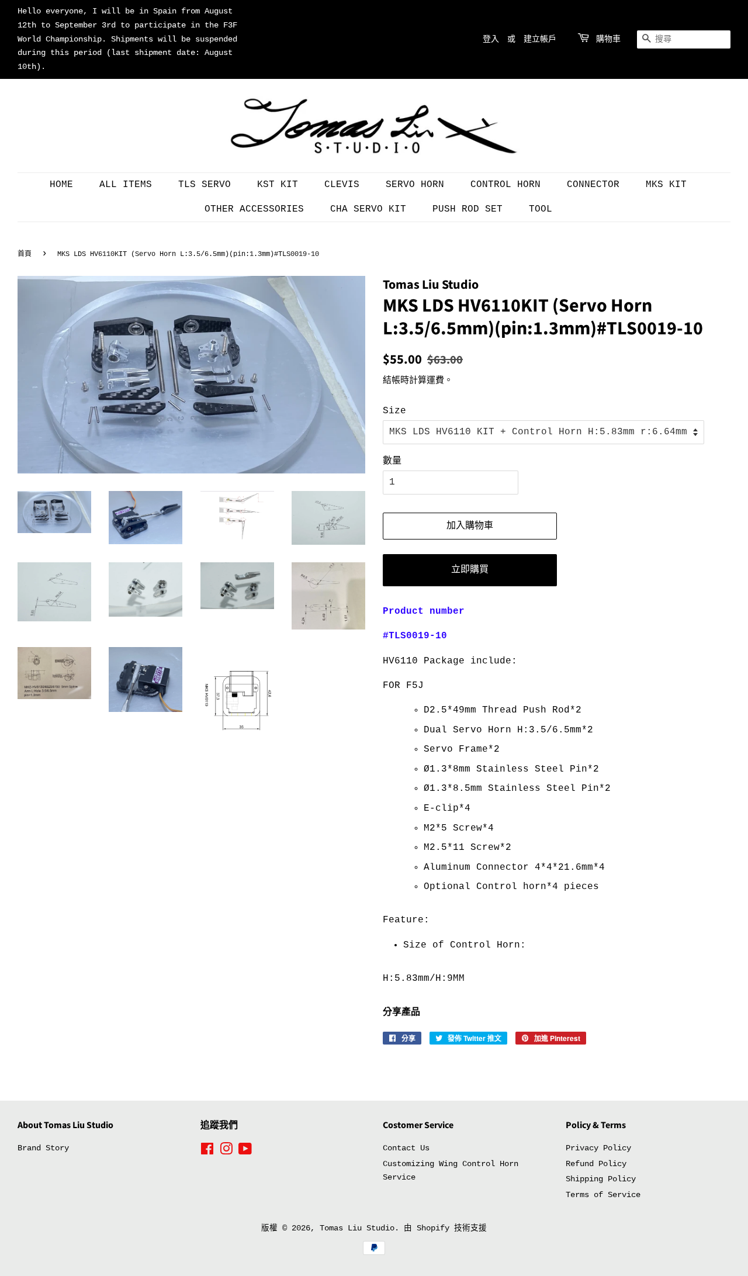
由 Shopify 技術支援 (445, 1228)
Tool (540, 209)
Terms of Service (603, 1195)
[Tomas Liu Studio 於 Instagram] (226, 1151)
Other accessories (254, 209)
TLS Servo (204, 184)
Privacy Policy (598, 1148)
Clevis (341, 184)
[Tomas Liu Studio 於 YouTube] (245, 1151)
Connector (593, 184)
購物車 (608, 39)
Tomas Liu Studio (357, 1228)
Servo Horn (415, 184)
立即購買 (470, 570)
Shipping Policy (601, 1179)
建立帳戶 (540, 39)
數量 (392, 461)
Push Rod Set (467, 209)
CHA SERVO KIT (368, 209)
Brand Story (43, 1148)
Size (394, 411)
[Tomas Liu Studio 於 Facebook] (207, 1151)
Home (61, 184)
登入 (491, 39)
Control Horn (505, 184)
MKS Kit (666, 184)
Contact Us (406, 1148)
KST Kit (277, 184)
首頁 (25, 254)
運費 (435, 381)
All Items (125, 184)
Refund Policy (596, 1164)
